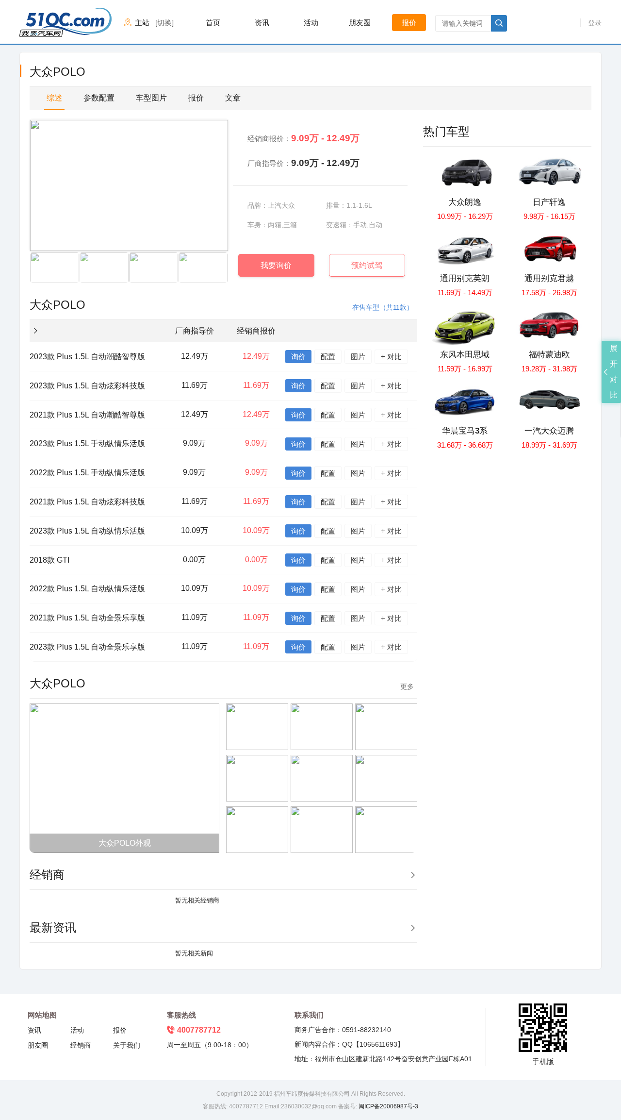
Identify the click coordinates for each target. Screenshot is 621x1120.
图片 (358, 356)
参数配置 (98, 98)
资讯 (262, 22)
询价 (298, 356)
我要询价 (276, 265)
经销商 (80, 1045)
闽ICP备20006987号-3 (387, 1106)
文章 (233, 98)
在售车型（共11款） (382, 307)
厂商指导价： (303, 163)
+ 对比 (391, 356)
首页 (213, 22)
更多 (407, 686)
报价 (409, 22)
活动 (311, 22)
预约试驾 (366, 265)
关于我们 (126, 1045)
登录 (595, 23)
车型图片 (151, 98)
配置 (328, 356)
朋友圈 (360, 22)
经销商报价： (303, 138)
